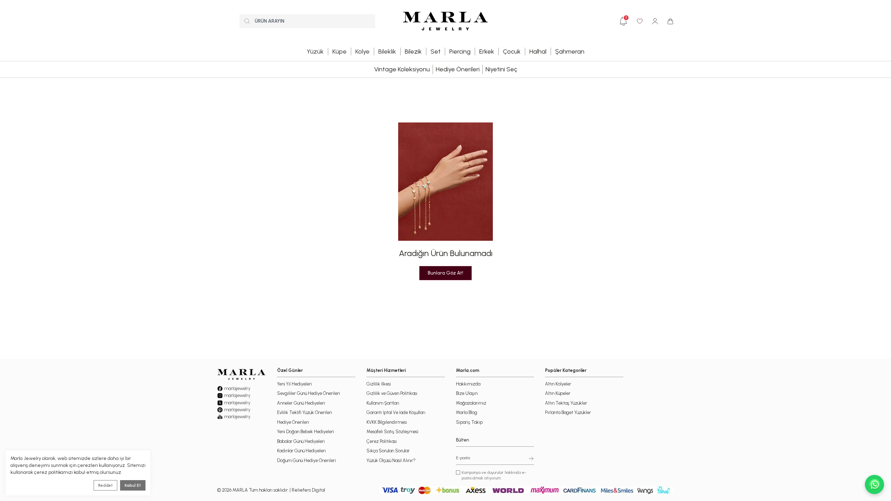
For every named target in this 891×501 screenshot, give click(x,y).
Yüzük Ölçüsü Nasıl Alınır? (391, 460)
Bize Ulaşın (467, 393)
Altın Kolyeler (558, 384)
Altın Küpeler (557, 393)
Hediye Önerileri (458, 69)
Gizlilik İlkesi (378, 384)
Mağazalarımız (471, 403)
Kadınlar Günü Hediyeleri (301, 450)
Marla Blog (466, 412)
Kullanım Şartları (382, 403)
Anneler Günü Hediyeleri (301, 403)
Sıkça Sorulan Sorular (388, 450)
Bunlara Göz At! (445, 273)
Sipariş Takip (469, 422)
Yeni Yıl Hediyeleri (294, 384)
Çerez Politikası (381, 441)
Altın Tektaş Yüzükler (566, 403)
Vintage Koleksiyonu (402, 69)
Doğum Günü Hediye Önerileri (306, 460)
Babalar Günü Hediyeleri (301, 441)
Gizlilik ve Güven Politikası (391, 393)
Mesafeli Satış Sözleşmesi (392, 431)
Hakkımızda (468, 384)
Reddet (105, 485)
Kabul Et (133, 485)
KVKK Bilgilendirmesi (386, 422)
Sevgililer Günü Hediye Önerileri (308, 393)
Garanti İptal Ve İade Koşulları (395, 412)
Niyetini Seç (501, 69)
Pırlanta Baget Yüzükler (568, 412)
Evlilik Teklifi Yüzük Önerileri (304, 412)
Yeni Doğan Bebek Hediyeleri (305, 431)
